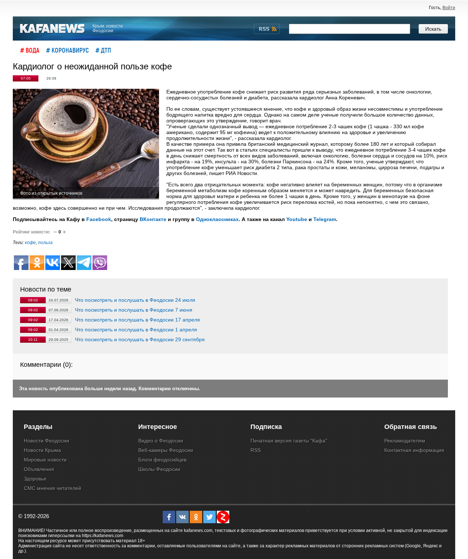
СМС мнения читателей (52, 488)
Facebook (98, 219)
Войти (448, 7)
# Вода (29, 50)
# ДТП (103, 50)
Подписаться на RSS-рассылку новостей (267, 29)
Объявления (39, 469)
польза (45, 242)
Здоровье (35, 479)
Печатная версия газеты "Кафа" (288, 441)
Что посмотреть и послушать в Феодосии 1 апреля (136, 329)
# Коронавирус (67, 50)
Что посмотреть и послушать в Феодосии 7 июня (133, 310)
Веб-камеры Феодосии (165, 450)
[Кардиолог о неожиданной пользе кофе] (86, 144)
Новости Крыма (42, 450)
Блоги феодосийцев (162, 460)
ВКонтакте (153, 219)
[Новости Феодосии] (52, 29)
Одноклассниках (217, 219)
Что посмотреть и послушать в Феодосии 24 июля (135, 300)
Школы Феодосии (159, 469)
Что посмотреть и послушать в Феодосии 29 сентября (140, 339)
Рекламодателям (404, 441)
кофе (30, 242)
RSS (255, 450)
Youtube (296, 219)
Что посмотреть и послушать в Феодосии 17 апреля (137, 320)
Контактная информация (414, 450)
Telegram (324, 219)
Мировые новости (45, 460)
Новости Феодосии (46, 441)
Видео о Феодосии (160, 441)
